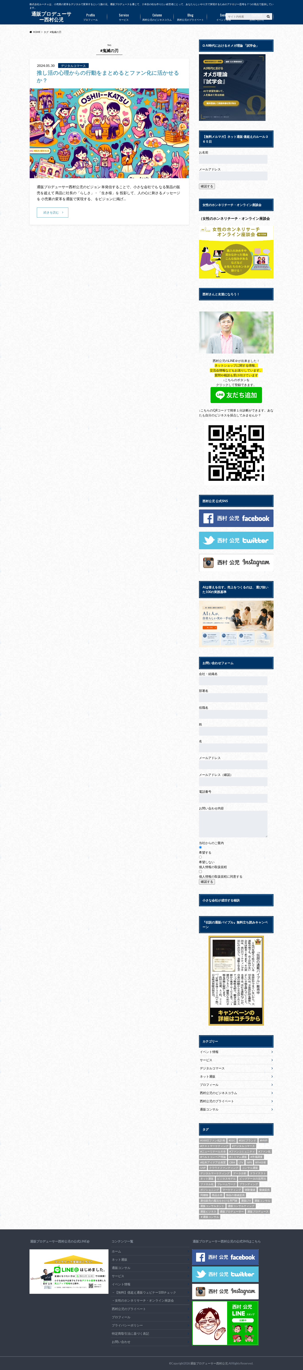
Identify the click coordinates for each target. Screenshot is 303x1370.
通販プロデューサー (232, 1211)
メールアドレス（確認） (216, 775)
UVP (203, 1167)
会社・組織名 (208, 674)
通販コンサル (209, 1109)
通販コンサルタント (212, 1206)
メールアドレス (210, 169)
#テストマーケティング (214, 1146)
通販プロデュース (258, 1211)
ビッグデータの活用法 (252, 1178)
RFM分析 (260, 1162)
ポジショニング (209, 1189)
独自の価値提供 (235, 1195)
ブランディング (248, 1184)
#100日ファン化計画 (212, 1140)
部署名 (203, 691)
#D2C (232, 1140)
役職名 (203, 707)
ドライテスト (258, 1173)
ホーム (116, 1251)
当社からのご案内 (211, 843)
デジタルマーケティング (215, 1173)
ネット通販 (207, 1076)
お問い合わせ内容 (211, 808)
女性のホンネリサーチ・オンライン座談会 (144, 1300)
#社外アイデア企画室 (213, 1162)
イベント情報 (223, 16)
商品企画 (217, 1195)
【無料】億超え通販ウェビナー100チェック (145, 1292)
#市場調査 (256, 1156)
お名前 (203, 152)
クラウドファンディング (223, 1167)
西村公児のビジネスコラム (157, 16)
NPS (249, 1162)
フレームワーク (226, 1184)
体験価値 (250, 1189)
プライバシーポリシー (127, 1325)
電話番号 (205, 791)
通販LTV (246, 1200)
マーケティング (231, 1189)
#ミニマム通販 (238, 1156)
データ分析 (239, 1173)
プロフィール (90, 16)
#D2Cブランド (247, 1140)
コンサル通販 (250, 1167)
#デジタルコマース (243, 1146)
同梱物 (204, 1195)
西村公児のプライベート (190, 16)
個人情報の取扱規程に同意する (220, 876)
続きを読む (51, 212)
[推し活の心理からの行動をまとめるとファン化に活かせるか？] (109, 175)
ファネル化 (207, 1184)
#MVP (263, 1140)
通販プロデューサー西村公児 (209, 1363)
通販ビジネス (208, 1211)
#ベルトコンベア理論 (213, 1156)
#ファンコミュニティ (242, 1151)
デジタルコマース (212, 1068)
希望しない (206, 862)
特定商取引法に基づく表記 (130, 1333)
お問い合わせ (257, 16)
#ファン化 (264, 1151)
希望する (205, 852)
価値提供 (264, 1189)
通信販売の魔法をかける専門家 (219, 1200)
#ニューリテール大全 (213, 1151)
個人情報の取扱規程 (213, 867)
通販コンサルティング (241, 1206)
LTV (241, 1162)
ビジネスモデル (226, 1178)
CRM (232, 1162)
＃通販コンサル (209, 1216)
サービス (124, 16)
